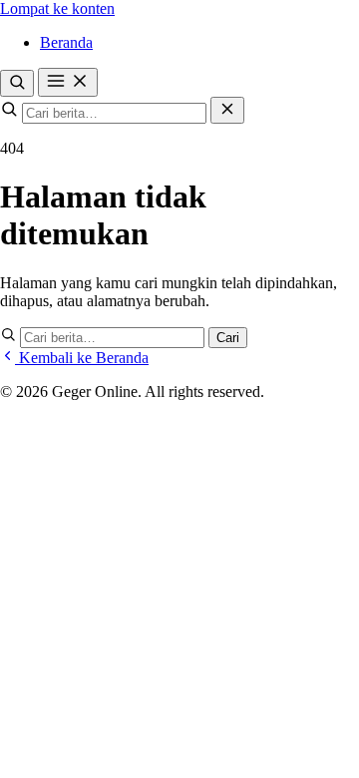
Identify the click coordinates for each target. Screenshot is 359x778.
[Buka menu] (68, 82)
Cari (227, 337)
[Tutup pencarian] (227, 110)
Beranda (66, 42)
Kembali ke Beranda (82, 357)
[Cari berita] (17, 83)
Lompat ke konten (57, 8)
